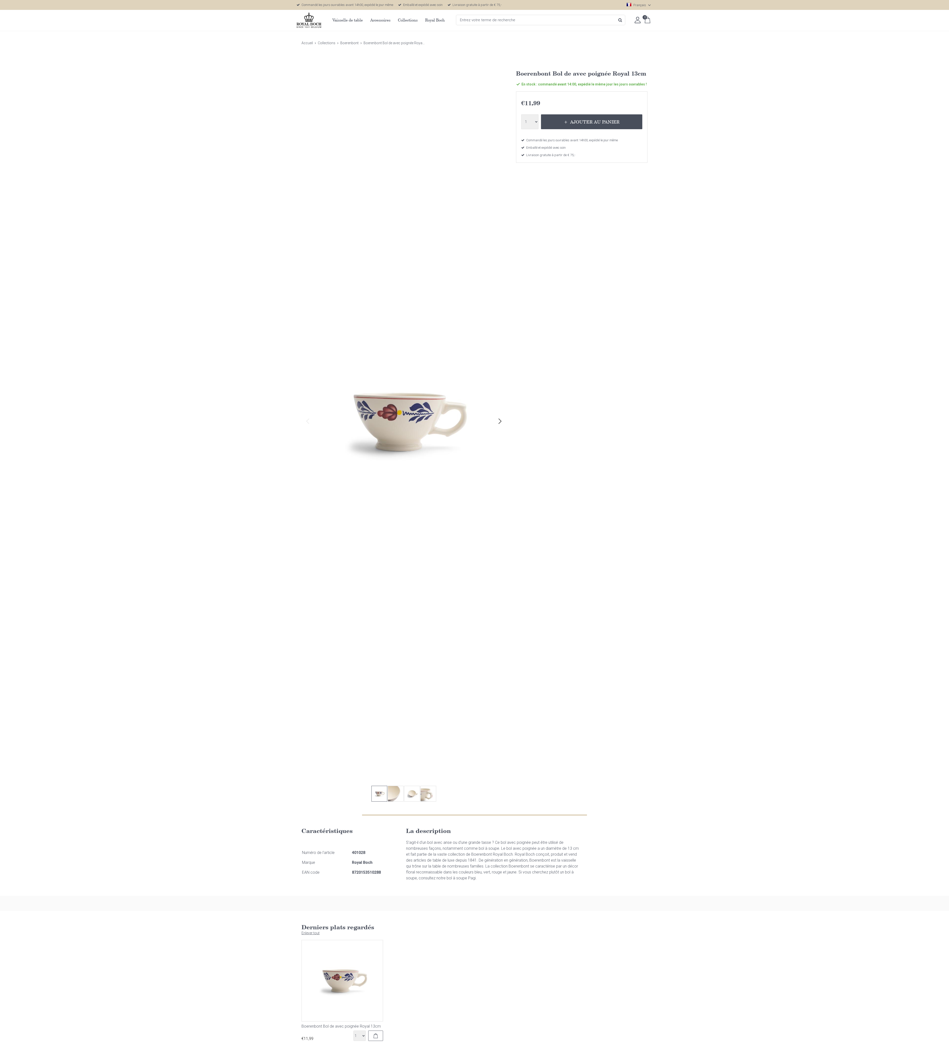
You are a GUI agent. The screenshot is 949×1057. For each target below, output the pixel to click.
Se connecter (638, 20)
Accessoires (380, 20)
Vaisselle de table (347, 20)
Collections (408, 20)
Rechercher (620, 20)
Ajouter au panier (595, 122)
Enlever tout (311, 933)
